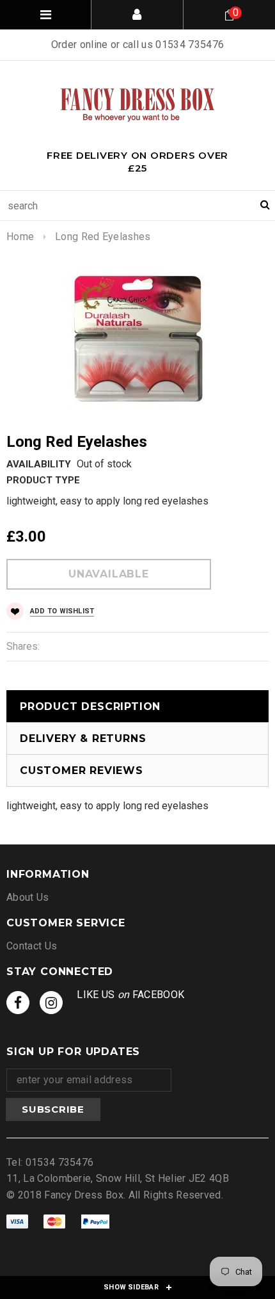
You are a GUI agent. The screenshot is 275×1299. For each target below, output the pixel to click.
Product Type (43, 480)
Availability (38, 464)
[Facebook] (17, 1002)
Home (20, 236)
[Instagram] (51, 1002)
